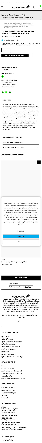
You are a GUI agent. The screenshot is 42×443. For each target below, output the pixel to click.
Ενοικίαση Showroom (8, 390)
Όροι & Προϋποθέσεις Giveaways (12, 357)
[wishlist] (30, 55)
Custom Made (5, 398)
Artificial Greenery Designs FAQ (11, 371)
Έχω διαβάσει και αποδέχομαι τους (20, 287)
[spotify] (29, 321)
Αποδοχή (21, 236)
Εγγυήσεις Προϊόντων (8, 354)
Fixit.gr (11, 440)
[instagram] (15, 321)
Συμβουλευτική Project (8, 393)
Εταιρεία (4, 366)
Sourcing (4, 395)
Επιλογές (21, 231)
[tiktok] (18, 321)
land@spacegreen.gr (8, 420)
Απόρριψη (20, 241)
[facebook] (11, 321)
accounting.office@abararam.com (12, 429)
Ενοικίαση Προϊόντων (8, 388)
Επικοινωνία (5, 352)
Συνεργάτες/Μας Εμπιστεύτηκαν (11, 373)
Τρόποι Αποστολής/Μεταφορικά (11, 341)
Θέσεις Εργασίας (6, 376)
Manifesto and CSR (7, 368)
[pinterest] (22, 321)
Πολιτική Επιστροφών (8, 344)
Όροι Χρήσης (5, 336)
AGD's (30, 307)
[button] (39, 162)
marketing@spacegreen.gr (10, 424)
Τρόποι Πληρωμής (7, 339)
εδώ (22, 224)
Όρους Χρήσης (28, 287)
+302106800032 (6, 418)
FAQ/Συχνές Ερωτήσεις (8, 349)
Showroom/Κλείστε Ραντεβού (10, 347)
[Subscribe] (32, 284)
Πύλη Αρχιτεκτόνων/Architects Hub (14, 378)
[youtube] (25, 321)
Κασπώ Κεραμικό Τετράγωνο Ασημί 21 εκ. (14, 262)
